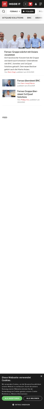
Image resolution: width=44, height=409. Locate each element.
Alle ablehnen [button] (33, 398)
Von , (10, 72)
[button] (22, 404)
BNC (29, 17)
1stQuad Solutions (12, 17)
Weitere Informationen (19, 394)
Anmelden (35, 4)
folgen (30, 10)
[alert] (22, 391)
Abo (30, 4)
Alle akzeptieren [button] (12, 398)
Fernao (14, 11)
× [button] (41, 376)
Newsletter (26, 4)
